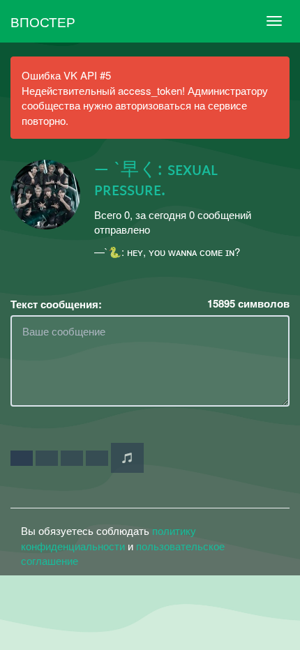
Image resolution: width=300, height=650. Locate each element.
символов (248, 303)
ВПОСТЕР (42, 21)
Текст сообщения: (56, 304)
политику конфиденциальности (108, 537)
